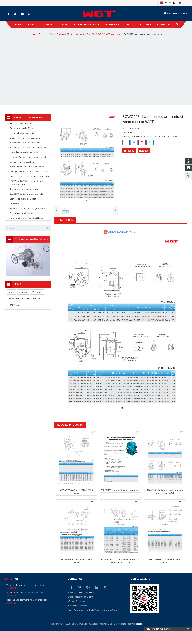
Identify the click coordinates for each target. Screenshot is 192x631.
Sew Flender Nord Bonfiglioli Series (26, 218)
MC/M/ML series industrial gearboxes (27, 208)
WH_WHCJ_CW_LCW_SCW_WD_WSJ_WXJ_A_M (98, 34)
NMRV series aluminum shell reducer (27, 166)
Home (32, 34)
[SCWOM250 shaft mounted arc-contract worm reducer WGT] (120, 528)
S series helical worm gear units (25, 138)
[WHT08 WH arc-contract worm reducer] (120, 458)
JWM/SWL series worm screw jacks (26, 194)
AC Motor (14, 203)
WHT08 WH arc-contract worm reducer (120, 490)
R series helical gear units (22, 133)
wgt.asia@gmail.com (177, 13)
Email (145, 151)
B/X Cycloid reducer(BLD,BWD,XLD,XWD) (30, 171)
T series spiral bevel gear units (24, 189)
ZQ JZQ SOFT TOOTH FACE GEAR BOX (29, 176)
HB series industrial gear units (24, 152)
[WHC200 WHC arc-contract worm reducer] (164, 528)
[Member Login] (174, 3)
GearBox (23, 292)
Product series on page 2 (22, 123)
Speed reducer (16, 298)
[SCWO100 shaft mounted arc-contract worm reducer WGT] (164, 458)
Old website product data (22, 213)
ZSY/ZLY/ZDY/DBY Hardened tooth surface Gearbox (26, 183)
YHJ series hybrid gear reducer (24, 199)
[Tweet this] (134, 142)
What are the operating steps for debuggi (25, 585)
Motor (11, 292)
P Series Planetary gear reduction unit (28, 157)
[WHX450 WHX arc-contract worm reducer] (76, 528)
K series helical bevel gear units (25, 142)
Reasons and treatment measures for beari (26, 600)
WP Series (37, 292)
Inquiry (130, 151)
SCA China (14, 305)
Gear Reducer (34, 298)
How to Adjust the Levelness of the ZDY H (26, 592)
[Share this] (126, 142)
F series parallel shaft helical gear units (28, 147)
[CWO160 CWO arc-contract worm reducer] (76, 458)
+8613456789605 (86, 593)
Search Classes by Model (61, 34)
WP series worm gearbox (22, 162)
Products (43, 34)
